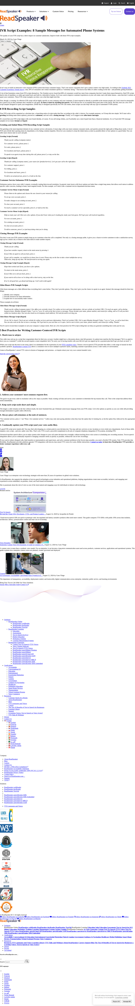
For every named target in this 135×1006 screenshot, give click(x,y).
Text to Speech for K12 (20, 635)
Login (115, 3)
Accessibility (12, 667)
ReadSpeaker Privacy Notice (13, 772)
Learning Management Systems (23, 641)
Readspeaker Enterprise (16, 642)
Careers (11, 705)
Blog (10, 702)
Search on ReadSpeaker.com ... (14, 776)
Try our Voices (116, 11)
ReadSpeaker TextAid (20, 627)
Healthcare (12, 684)
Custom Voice (58, 11)
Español (7, 985)
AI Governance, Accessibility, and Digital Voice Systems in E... (21, 575)
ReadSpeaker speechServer (22, 658)
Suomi (6, 983)
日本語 (6, 1001)
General (2, 573)
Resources (82, 11)
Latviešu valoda (9, 997)
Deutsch (7, 978)
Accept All (127, 1001)
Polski (6, 981)
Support (106, 3)
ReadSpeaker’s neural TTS (22, 346)
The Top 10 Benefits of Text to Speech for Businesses (26, 707)
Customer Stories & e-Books (18, 698)
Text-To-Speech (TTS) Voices (23, 648)
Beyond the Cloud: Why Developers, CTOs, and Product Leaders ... (23, 514)
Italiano (6, 987)
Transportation (13, 690)
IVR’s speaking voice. (69, 345)
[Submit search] (27, 961)
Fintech (10, 677)
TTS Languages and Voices (17, 703)
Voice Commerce (14, 694)
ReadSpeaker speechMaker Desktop (25, 650)
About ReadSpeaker (15, 700)
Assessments (17, 633)
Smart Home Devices (15, 688)
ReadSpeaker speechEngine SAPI (24, 656)
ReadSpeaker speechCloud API (23, 654)
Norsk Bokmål (9, 995)
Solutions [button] (7, 925)
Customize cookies (121, 997)
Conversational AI (14, 669)
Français (7, 976)
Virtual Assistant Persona (16, 692)
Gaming (11, 679)
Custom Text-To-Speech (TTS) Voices (25, 644)
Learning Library (14, 709)
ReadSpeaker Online (15, 621)
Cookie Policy (9, 774)
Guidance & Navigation (16, 682)
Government (12, 681)
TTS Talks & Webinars (16, 715)
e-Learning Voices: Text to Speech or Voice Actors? (25, 713)
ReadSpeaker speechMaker (22, 652)
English (131, 3)
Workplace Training (19, 639)
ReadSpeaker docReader (21, 625)
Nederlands (8, 980)
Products (30, 11)
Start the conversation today (9, 354)
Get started (7, 950)
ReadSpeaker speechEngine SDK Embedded (28, 663)
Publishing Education (15, 686)
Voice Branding (5, 543)
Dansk (6, 999)
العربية (6, 993)
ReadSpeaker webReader (21, 623)
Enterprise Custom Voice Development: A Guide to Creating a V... (22, 545)
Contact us (129, 11)
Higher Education (18, 637)
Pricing (71, 11)
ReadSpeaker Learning (16, 629)
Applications (8, 665)
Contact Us (8, 719)
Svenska (7, 991)
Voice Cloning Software (21, 646)
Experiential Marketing (16, 675)
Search (123, 3)
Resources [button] (7, 941)
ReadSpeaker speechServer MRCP (24, 660)
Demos (6, 717)
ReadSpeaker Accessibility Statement (16, 769)
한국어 (6, 1003)
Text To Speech (5, 512)
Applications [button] (8, 935)
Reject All (116, 1001)
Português (7, 989)
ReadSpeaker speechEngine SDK (24, 661)
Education (16, 631)
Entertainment (13, 673)
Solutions (43, 11)
